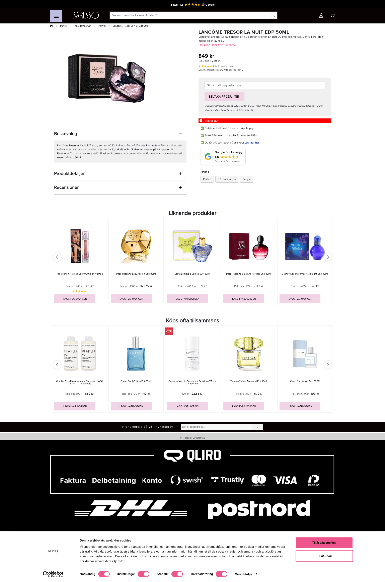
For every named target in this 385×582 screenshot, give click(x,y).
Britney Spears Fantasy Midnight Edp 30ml (305, 273)
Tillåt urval (324, 556)
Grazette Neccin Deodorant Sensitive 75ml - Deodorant (192, 382)
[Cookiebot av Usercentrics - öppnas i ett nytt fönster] (53, 574)
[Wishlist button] (309, 15)
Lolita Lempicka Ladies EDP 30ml (192, 273)
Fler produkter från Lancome (217, 45)
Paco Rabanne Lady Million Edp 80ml (136, 273)
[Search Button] (273, 15)
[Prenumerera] (257, 427)
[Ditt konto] (321, 16)
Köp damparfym (83, 25)
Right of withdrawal (192, 438)
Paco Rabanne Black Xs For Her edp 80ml (248, 273)
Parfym (63, 25)
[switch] (143, 574)
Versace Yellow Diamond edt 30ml (248, 381)
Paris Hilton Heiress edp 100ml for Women (80, 273)
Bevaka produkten (224, 97)
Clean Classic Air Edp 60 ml (305, 381)
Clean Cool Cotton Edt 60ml (136, 381)
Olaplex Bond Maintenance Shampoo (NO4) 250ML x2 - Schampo (79, 382)
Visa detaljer (243, 574)
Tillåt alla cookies (324, 542)
